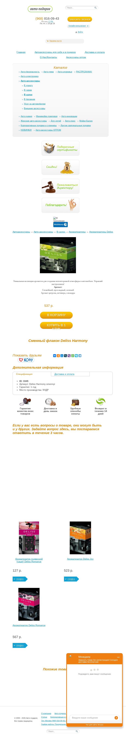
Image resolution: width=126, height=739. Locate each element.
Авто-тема (48, 71)
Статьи (44, 717)
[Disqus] (58, 478)
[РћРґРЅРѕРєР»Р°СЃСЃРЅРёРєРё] (58, 355)
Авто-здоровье (65, 71)
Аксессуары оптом (76, 57)
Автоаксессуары (21, 231)
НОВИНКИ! (26, 130)
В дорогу (28, 85)
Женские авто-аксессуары (34, 121)
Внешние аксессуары (34, 108)
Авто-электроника (29, 76)
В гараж (28, 90)
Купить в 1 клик (56, 326)
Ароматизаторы (77, 231)
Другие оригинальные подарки (76, 125)
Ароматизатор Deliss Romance (29, 625)
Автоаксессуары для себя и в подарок (55, 52)
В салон (61, 231)
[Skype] (76, 355)
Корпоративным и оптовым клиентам (65, 717)
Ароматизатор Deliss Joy (80, 559)
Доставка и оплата (95, 52)
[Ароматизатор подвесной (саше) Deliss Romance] (29, 539)
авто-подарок (43, 10)
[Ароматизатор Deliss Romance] (29, 605)
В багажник (29, 99)
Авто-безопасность (30, 71)
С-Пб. (51, 21)
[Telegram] (79, 355)
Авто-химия (26, 116)
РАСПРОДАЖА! (84, 71)
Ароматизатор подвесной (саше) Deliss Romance (29, 560)
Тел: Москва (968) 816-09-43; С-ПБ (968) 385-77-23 (62, 721)
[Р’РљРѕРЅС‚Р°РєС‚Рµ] (54, 355)
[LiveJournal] (65, 355)
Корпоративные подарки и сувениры (39, 125)
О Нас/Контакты (48, 57)
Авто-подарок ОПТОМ (63, 713)
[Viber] (69, 355)
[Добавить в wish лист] (26, 359)
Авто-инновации (69, 116)
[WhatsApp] (72, 355)
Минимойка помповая (46, 116)
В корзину (56, 315)
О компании (46, 713)
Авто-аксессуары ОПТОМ (48, 130)
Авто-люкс (70, 121)
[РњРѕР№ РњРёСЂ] (61, 355)
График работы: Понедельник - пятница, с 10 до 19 (62, 724)
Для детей (56, 121)
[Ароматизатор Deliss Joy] (80, 539)
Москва (44, 21)
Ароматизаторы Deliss (101, 231)
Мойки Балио (86, 121)
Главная (21, 52)
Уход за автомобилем (34, 104)
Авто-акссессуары (43, 231)
